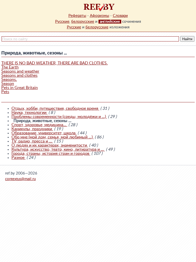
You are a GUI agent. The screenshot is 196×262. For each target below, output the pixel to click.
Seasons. (9, 80)
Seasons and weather (20, 71)
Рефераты (77, 16)
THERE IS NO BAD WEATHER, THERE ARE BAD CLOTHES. (54, 63)
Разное (18, 158)
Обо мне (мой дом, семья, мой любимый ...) (52, 137)
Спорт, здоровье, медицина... (39, 125)
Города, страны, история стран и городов (50, 153)
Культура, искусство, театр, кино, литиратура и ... (58, 149)
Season (7, 84)
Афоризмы (99, 16)
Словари (120, 16)
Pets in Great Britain (19, 88)
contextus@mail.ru (20, 179)
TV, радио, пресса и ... (32, 141)
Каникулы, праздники (32, 129)
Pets (5, 92)
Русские (62, 22)
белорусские (82, 22)
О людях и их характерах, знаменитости (49, 145)
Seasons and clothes (19, 75)
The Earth (10, 67)
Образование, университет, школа (44, 133)
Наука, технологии (29, 113)
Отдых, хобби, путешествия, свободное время (55, 108)
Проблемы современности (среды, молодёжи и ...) (59, 117)
